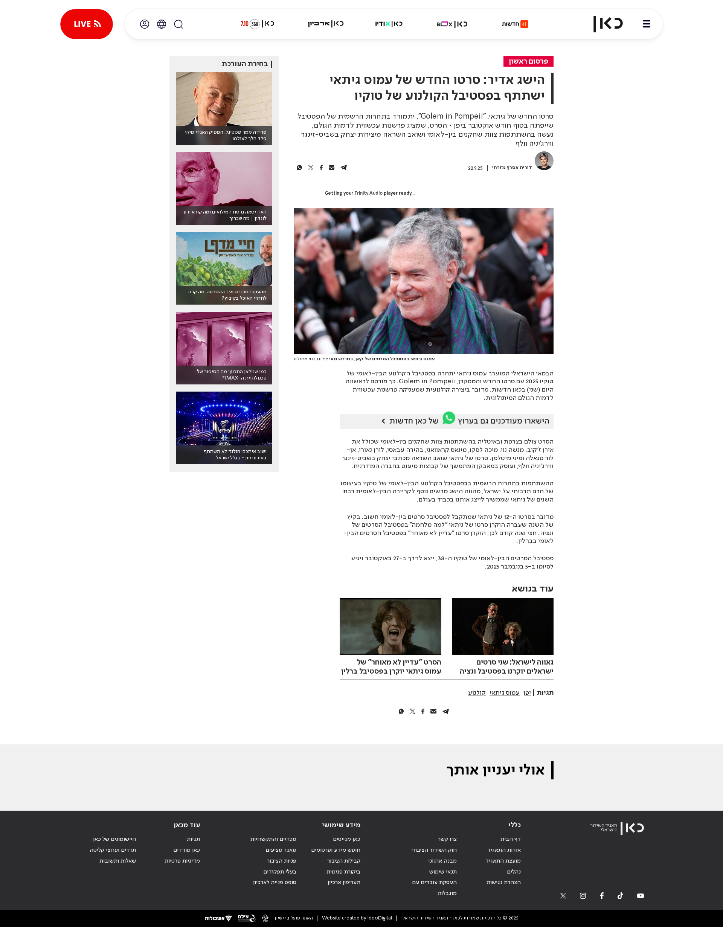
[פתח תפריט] (646, 24)
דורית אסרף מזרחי (512, 167)
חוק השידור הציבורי (434, 850)
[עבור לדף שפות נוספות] (161, 24)
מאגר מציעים (280, 850)
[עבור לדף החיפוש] (178, 24)
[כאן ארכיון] (326, 24)
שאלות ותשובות (117, 861)
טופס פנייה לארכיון (274, 883)
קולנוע (477, 692)
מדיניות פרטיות (182, 861)
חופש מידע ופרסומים (335, 850)
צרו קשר (447, 839)
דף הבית (510, 839)
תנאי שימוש (443, 872)
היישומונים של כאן (114, 839)
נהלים (514, 872)
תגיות (193, 839)
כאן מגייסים (346, 839)
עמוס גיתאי (505, 692)
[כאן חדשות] (515, 24)
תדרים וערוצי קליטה (113, 850)
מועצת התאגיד (503, 861)
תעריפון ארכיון (344, 882)
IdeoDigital (380, 918)
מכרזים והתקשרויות (273, 839)
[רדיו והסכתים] (389, 24)
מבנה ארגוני (442, 861)
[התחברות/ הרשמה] (144, 24)
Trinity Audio (368, 193)
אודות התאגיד (504, 850)
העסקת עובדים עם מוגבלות (434, 888)
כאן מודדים (186, 850)
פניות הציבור (281, 861)
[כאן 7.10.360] (257, 24)
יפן (527, 692)
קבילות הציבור (343, 861)
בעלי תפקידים (279, 872)
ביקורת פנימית (343, 872)
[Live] (86, 24)
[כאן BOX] (452, 24)
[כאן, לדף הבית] (601, 24)
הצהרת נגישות (504, 883)
